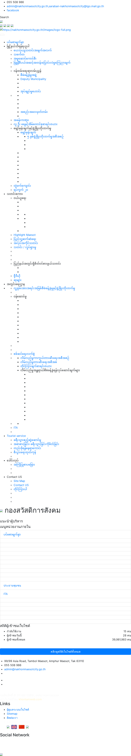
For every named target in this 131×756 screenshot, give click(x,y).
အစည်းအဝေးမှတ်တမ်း (34, 111)
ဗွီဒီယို (17, 276)
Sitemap (12, 713)
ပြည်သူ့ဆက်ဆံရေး (25, 239)
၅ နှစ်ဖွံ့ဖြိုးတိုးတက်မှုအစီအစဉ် (45, 136)
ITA (16, 427)
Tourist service (16, 435)
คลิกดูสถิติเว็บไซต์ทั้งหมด (66, 651)
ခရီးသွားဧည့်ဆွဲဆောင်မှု (27, 440)
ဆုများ (17, 280)
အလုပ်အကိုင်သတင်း (26, 243)
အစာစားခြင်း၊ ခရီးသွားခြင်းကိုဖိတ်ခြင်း (36, 444)
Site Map (19, 481)
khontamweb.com (30, 699)
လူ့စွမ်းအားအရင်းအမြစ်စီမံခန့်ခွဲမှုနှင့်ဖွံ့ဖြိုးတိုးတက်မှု (44, 288)
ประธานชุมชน (12, 585)
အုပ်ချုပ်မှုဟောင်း (30, 91)
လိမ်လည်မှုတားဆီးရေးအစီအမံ (38, 362)
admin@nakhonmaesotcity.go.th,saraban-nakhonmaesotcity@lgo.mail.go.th (55, 6)
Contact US (21, 485)
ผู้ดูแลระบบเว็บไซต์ (18, 709)
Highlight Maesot (25, 235)
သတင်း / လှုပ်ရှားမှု (25, 247)
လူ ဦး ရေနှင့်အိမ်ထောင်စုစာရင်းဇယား (35, 124)
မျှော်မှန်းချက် (28, 132)
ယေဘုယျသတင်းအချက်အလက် (33, 50)
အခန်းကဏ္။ (21, 120)
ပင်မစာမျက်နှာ (15, 42)
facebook (13, 10)
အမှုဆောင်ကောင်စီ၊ (25, 58)
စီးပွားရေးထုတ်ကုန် (25, 452)
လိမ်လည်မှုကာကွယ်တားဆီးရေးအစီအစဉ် (44, 358)
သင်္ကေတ (19, 54)
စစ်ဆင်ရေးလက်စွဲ (24, 353)
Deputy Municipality (33, 79)
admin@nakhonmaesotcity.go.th (25, 669)
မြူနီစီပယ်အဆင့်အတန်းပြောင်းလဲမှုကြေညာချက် (42, 62)
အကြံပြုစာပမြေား (24, 464)
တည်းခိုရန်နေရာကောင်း (27, 448)
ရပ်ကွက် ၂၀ (21, 189)
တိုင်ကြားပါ (20, 489)
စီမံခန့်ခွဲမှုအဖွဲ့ (28, 75)
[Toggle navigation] (2, 35)
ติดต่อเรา (12, 717)
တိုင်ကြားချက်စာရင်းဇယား (36, 366)
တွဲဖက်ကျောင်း (22, 185)
